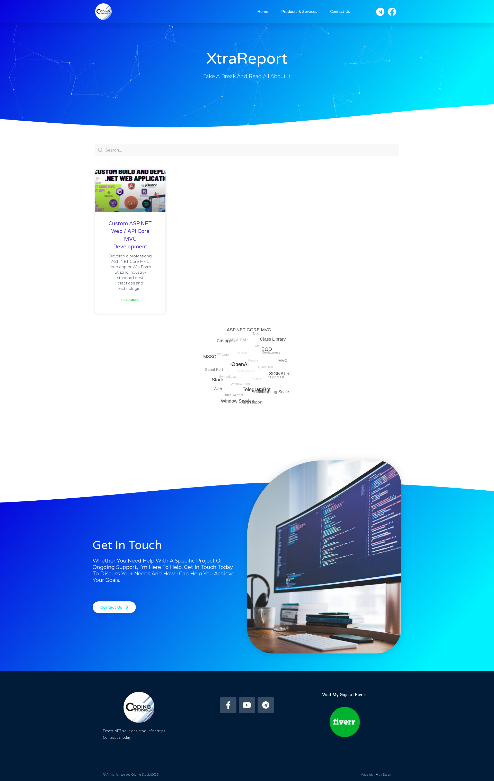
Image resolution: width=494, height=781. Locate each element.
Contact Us (340, 11)
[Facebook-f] (228, 705)
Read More (130, 300)
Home (262, 11)
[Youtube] (247, 705)
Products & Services (299, 11)
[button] (114, 607)
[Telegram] (266, 705)
